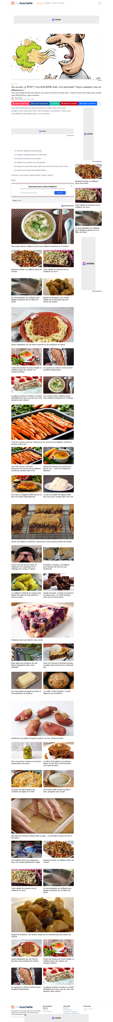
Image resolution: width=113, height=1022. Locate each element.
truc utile (19, 200)
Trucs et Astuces (47, 1011)
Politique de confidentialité (71, 1013)
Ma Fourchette (18, 98)
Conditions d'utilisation (70, 1011)
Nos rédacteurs (67, 1010)
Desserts (45, 1010)
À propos (66, 1008)
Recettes (45, 1008)
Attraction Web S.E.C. (20, 1017)
